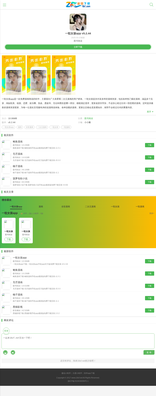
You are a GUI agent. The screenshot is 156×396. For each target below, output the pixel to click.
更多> (151, 213)
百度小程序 (77, 373)
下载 (149, 145)
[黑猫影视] (6, 310)
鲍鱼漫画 (18, 141)
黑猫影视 (18, 307)
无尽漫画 (18, 154)
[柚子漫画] (6, 169)
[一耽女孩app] (8, 224)
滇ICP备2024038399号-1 (78, 381)
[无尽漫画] (6, 157)
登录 (6, 331)
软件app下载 (89, 373)
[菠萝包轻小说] (6, 182)
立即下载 (78, 47)
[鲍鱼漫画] (6, 145)
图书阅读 (88, 118)
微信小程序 (66, 373)
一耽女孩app (10, 213)
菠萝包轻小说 (20, 178)
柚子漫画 (18, 166)
